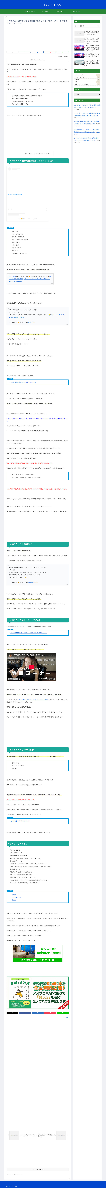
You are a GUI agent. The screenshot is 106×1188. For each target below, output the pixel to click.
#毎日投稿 (20, 279)
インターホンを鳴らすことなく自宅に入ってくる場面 (34, 699)
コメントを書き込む (37, 1142)
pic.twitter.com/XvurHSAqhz (16, 317)
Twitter (14, 894)
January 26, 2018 (33, 582)
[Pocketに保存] (50, 1013)
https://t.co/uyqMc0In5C (57, 315)
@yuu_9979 (12, 276)
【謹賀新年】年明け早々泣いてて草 (20, 821)
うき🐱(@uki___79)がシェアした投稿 (27, 218)
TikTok (14, 900)
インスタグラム (16, 897)
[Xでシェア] (12, 52)
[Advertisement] (38, 38)
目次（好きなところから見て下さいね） (36, 153)
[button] (98, 45)
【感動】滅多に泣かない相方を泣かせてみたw (23, 382)
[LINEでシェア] (63, 52)
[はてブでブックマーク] (38, 1013)
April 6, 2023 (31, 322)
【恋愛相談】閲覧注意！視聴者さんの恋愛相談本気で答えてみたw (28, 633)
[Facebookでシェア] (25, 1013)
